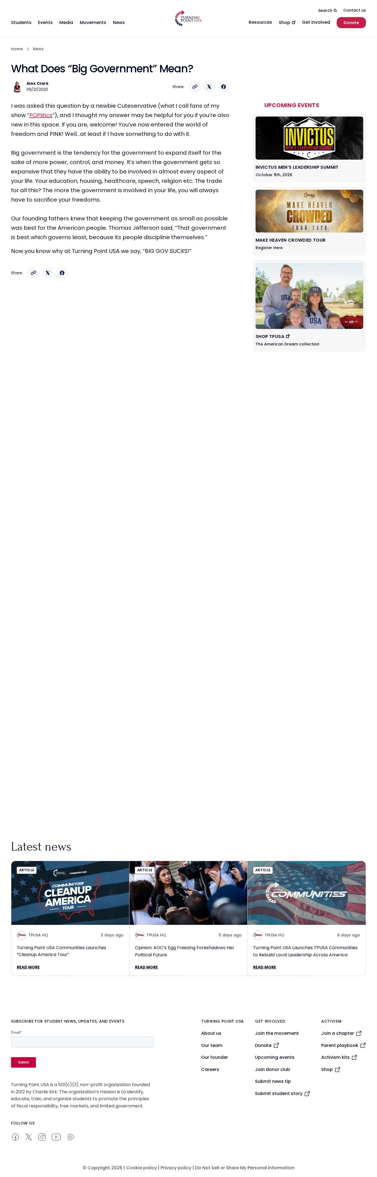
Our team (211, 1045)
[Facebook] (223, 87)
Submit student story (278, 1093)
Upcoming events (274, 1057)
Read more (28, 967)
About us (211, 1033)
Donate (351, 22)
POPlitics (40, 115)
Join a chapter (337, 1033)
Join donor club (272, 1069)
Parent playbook (339, 1045)
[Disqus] (121, 393)
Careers (210, 1069)
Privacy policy (176, 1168)
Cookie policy (141, 1168)
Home (17, 49)
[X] (209, 87)
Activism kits (335, 1057)
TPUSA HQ (38, 935)
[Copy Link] (195, 87)
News (38, 49)
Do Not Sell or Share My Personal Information (244, 1168)
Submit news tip (273, 1081)
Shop (327, 1069)
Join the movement (277, 1033)
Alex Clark (37, 83)
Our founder (214, 1057)
